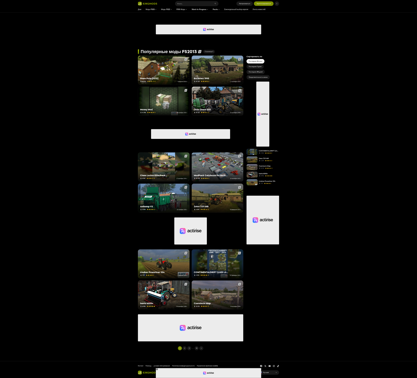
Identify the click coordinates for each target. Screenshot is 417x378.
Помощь (148, 366)
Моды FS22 (165, 9)
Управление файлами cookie (207, 366)
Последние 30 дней (256, 72)
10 (196, 348)
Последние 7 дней (255, 66)
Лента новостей (259, 9)
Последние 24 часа (255, 61)
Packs (215, 9)
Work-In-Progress (199, 9)
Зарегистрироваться (263, 4)
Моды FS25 (150, 9)
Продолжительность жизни (258, 77)
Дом (139, 9)
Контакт (140, 366)
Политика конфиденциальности (183, 366)
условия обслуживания (162, 366)
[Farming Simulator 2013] (200, 51)
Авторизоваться (244, 4)
